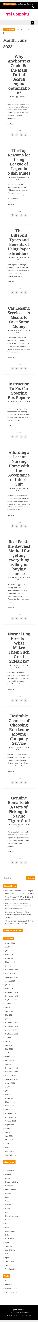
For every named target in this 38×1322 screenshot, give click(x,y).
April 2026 (9, 958)
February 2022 (11, 1106)
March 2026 (10, 962)
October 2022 (10, 1075)
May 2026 (9, 954)
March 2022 (10, 1102)
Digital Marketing (11, 1182)
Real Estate (13, 577)
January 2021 (10, 1155)
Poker (7, 1235)
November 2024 (11, 996)
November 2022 (11, 1072)
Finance (8, 1193)
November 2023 (11, 1026)
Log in (7, 1281)
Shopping (14, 824)
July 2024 (9, 1007)
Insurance (9, 1220)
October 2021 (10, 1121)
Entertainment (10, 1189)
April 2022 (9, 1098)
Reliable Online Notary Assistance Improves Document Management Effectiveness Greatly (18, 905)
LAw (13, 488)
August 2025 (10, 981)
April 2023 (9, 1053)
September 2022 (11, 1079)
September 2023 (11, 1034)
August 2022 (10, 1083)
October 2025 (10, 973)
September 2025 (11, 977)
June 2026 (9, 951)
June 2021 (9, 1136)
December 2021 (11, 1113)
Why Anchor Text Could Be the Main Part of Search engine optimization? (19, 75)
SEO (13, 97)
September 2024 (11, 1000)
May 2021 (9, 1140)
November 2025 (11, 969)
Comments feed (11, 1288)
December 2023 (11, 1022)
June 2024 (9, 1011)
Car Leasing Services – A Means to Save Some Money (19, 317)
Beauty (8, 1174)
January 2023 (10, 1064)
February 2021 (11, 1151)
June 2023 (9, 1045)
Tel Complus (18, 14)
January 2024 (10, 1019)
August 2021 (10, 1128)
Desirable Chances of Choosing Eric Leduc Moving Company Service (19, 729)
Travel (7, 1265)
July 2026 (9, 947)
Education (9, 1186)
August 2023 (10, 1038)
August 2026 (10, 943)
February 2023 (11, 1060)
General (13, 257)
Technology (9, 1261)
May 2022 (9, 1094)
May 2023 (9, 1049)
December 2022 (11, 1068)
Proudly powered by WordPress (18, 1312)
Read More (10, 124)
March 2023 (10, 1056)
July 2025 (9, 985)
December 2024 (11, 992)
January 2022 (10, 1109)
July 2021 (9, 1132)
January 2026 (10, 966)
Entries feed (9, 1285)
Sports (7, 1258)
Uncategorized (10, 1269)
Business (13, 747)
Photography (10, 1231)
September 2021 (11, 1125)
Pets (13, 665)
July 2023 (9, 1041)
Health (7, 1208)
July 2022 (9, 1087)
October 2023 (10, 1030)
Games (13, 177)
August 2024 (10, 1004)
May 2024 (9, 1015)
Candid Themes (25, 1315)
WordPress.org (11, 1292)
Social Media (10, 1250)
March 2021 (10, 1147)
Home (7, 1212)
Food (7, 1197)
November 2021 (11, 1117)
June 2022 (9, 1091)
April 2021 (9, 1144)
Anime (7, 1167)
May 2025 (9, 988)
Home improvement (12, 1216)
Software (8, 1254)
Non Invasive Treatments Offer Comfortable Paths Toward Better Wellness (18, 914)
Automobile (13, 330)
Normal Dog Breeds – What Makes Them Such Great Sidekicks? (19, 648)
